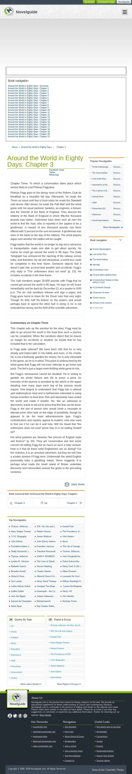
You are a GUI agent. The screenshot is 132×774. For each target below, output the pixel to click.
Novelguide (124, 1)
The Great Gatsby (100, 173)
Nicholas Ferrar (69, 601)
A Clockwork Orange (101, 287)
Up (45, 503)
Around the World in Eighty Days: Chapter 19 (29, 131)
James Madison (44, 536)
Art (12, 626)
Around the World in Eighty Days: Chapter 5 (28, 98)
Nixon (65, 541)
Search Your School (105, 756)
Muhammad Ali (44, 601)
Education (15, 649)
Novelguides (70, 741)
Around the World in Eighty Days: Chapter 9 (28, 107)
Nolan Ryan (16, 606)
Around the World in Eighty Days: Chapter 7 (28, 103)
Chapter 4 (72, 503)
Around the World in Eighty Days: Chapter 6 (28, 100)
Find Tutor (69, 732)
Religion (15, 637)
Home (15, 147)
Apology (96, 265)
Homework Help (106, 1)
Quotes (99, 741)
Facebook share (56, 170)
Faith (13, 661)
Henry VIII (67, 591)
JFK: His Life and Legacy (48, 526)
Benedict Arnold (18, 571)
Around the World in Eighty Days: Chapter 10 (29, 110)
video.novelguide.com (42, 746)
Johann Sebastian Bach (48, 596)
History (14, 678)
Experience (16, 655)
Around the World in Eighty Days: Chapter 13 (29, 117)
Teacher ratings (103, 761)
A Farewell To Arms (101, 292)
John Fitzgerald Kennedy (73, 556)
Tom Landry (16, 581)
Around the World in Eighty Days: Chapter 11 (29, 112)
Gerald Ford (67, 526)
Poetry (14, 632)
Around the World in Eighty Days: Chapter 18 (29, 129)
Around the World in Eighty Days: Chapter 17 (29, 127)
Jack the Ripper (18, 596)
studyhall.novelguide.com (44, 732)
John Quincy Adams (46, 541)
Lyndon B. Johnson (20, 561)
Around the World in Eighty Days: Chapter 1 (28, 88)
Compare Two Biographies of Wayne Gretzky (48, 586)
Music (13, 643)
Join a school (70, 746)
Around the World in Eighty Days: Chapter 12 (29, 115)
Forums (99, 746)
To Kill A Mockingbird (101, 167)
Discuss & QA (118, 167)
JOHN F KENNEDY (46, 556)
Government (16, 672)
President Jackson (45, 546)
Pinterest (25, 716)
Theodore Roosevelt (46, 551)
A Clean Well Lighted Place (104, 275)
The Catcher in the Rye (102, 191)
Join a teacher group (74, 751)
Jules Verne (78, 484)
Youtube (10, 716)
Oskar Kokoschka (70, 561)
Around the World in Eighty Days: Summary (28, 86)
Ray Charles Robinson (47, 606)
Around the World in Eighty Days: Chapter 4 (28, 95)
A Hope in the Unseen (102, 303)
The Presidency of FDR (73, 531)
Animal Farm (97, 197)
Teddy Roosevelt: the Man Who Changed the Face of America (22, 551)
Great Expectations (100, 220)
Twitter (52, 172)
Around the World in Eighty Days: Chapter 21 (29, 136)
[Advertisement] (66, 42)
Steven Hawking (44, 566)
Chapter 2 (20, 503)
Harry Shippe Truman (21, 531)
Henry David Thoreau (46, 581)
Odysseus (96, 214)
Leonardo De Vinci (71, 576)
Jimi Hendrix (68, 596)
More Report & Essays (68, 684)
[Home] (20, 11)
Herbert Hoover (44, 531)
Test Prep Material (72, 756)
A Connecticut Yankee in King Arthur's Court (105, 281)
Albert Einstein (69, 571)
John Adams (68, 536)
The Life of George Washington (73, 546)
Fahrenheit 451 (99, 208)
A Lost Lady (98, 308)
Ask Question (70, 727)
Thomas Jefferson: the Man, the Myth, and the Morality (22, 526)
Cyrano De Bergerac (72, 586)
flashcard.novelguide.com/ (44, 741)
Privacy (120, 769)
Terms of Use (98, 769)
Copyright (110, 769)
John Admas (17, 541)
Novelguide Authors (105, 751)
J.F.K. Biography (19, 536)
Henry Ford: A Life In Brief (73, 566)
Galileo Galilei (17, 591)
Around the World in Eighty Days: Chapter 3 (28, 93)
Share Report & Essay (74, 736)
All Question (101, 732)
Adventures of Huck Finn (102, 185)
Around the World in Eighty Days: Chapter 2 (28, 90)
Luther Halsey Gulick (20, 586)
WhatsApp (54, 175)
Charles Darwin (44, 571)
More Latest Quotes (30, 684)
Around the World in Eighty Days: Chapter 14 (29, 119)
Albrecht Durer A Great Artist (48, 576)
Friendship (15, 666)
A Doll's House (99, 298)
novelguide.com (40, 727)
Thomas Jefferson (19, 556)
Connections (102, 736)
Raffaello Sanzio (18, 566)
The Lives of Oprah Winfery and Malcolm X (48, 561)
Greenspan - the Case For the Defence (48, 591)
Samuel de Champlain (21, 601)
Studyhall (89, 1)
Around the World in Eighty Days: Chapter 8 (28, 105)
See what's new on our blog (108, 727)
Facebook (20, 716)
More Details (45, 715)
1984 (94, 202)
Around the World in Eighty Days (36, 147)
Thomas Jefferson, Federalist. (73, 551)
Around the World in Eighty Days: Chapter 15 (29, 122)
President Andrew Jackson (22, 546)
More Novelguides (111, 227)
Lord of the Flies (99, 179)
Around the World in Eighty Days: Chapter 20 (29, 134)
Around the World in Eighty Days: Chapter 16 (29, 124)
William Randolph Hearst (73, 581)
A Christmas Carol (100, 270)
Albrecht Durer (17, 576)
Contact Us (69, 761)
